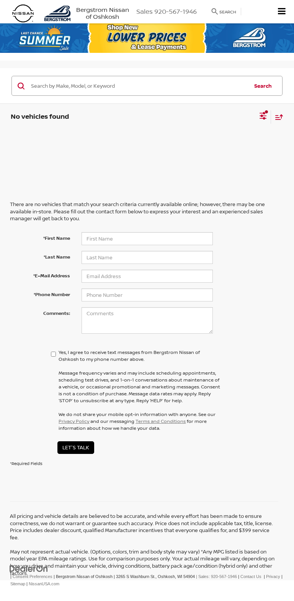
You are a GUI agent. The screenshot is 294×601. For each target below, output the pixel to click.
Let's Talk (75, 447)
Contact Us (250, 576)
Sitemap (17, 583)
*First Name (56, 238)
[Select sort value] (277, 117)
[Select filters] (263, 116)
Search (263, 85)
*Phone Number (52, 294)
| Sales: (216, 576)
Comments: (56, 313)
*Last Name (57, 257)
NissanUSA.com (44, 583)
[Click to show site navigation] (282, 11)
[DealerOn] (28, 569)
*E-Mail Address (51, 275)
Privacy (273, 576)
